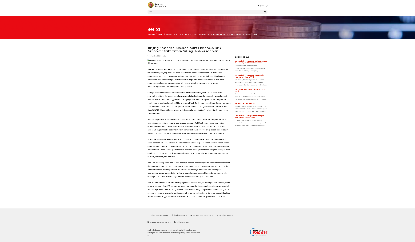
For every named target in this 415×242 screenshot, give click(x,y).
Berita (160, 34)
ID (258, 6)
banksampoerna (180, 215)
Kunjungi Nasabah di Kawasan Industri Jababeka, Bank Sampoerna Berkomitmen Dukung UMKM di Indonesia (211, 34)
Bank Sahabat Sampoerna (203, 215)
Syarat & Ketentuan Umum (160, 222)
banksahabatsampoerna (158, 215)
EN (262, 6)
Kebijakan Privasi (182, 222)
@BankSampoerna (226, 215)
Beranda (151, 34)
